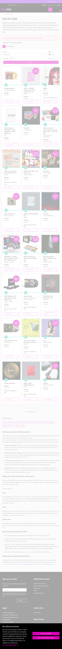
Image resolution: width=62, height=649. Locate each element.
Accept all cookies (46, 633)
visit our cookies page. (10, 645)
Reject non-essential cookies (46, 637)
